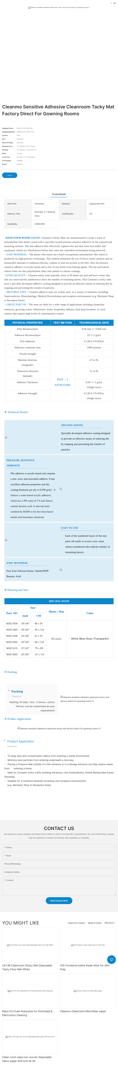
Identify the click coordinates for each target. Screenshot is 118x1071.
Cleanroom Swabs (76, 923)
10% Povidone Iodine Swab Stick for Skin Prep (85, 967)
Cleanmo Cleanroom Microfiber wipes (83, 1011)
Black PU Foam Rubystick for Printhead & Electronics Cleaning (27, 1013)
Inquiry (9, 175)
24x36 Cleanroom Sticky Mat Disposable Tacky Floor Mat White (27, 967)
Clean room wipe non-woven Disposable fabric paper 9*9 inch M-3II (27, 1059)
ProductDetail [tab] (59, 194)
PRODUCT (109, 923)
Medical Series (95, 923)
